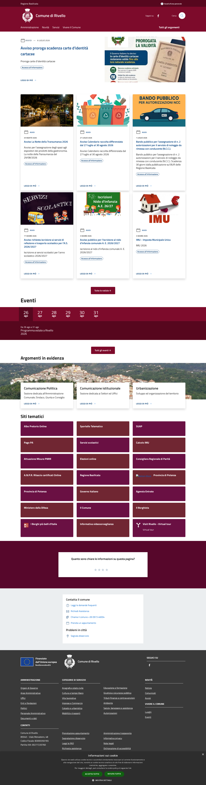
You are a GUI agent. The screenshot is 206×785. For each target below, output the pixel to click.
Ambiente (108, 703)
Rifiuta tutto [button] (114, 774)
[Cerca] (182, 15)
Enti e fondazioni (29, 703)
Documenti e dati (29, 718)
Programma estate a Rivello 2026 (37, 332)
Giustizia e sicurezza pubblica (117, 693)
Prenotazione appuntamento (75, 733)
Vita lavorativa (69, 698)
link (130, 768)
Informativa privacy (113, 738)
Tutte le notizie (101, 290)
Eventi (148, 717)
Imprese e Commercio (72, 703)
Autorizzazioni (110, 713)
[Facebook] (157, 15)
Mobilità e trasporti (71, 713)
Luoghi (148, 712)
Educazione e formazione (115, 688)
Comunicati (150, 693)
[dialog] (103, 768)
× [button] (203, 754)
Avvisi (29, 40)
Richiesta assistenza (71, 748)
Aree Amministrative (30, 693)
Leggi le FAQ (68, 743)
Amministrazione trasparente (118, 733)
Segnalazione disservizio (73, 738)
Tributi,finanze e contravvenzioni (119, 698)
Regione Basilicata (29, 3)
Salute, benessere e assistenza (118, 708)
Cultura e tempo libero (72, 693)
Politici (24, 708)
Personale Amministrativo (33, 713)
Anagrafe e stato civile (72, 688)
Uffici (23, 698)
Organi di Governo (29, 688)
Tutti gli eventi (102, 350)
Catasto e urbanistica (72, 708)
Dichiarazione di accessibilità (117, 748)
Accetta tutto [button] (92, 774)
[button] (103, 780)
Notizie (148, 688)
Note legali (109, 743)
